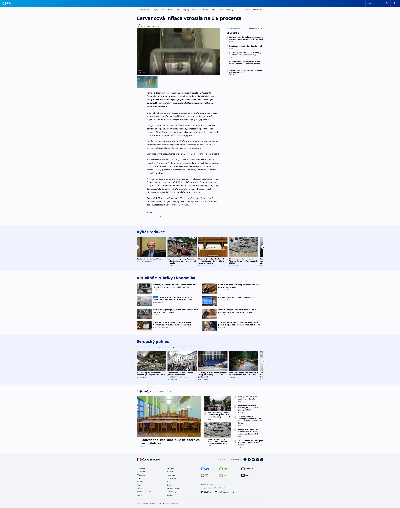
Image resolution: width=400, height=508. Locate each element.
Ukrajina (155, 10)
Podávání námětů (173, 488)
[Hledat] (387, 3)
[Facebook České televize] (249, 459)
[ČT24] (6, 3)
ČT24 (138, 24)
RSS (262, 503)
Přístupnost (174, 503)
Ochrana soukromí (163, 503)
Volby (163, 10)
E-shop (139, 488)
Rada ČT (169, 482)
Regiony (186, 10)
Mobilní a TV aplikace (144, 492)
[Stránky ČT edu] (245, 475)
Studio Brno (171, 475)
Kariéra (169, 485)
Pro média (170, 468)
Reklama (170, 472)
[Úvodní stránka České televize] (148, 459)
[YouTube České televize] (253, 459)
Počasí (205, 10)
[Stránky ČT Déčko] (204, 475)
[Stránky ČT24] (205, 468)
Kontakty (170, 495)
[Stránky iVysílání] (247, 468)
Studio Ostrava (172, 478)
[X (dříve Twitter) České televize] (257, 459)
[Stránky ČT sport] (225, 468)
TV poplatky (141, 475)
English (152, 503)
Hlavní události (143, 10)
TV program (141, 468)
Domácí (171, 10)
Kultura (220, 10)
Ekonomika (196, 10)
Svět (178, 10)
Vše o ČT (140, 495)
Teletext (140, 478)
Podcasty (229, 10)
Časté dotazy (171, 492)
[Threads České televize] (261, 459)
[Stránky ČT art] (223, 475)
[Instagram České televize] (245, 459)
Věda (213, 10)
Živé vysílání (141, 472)
